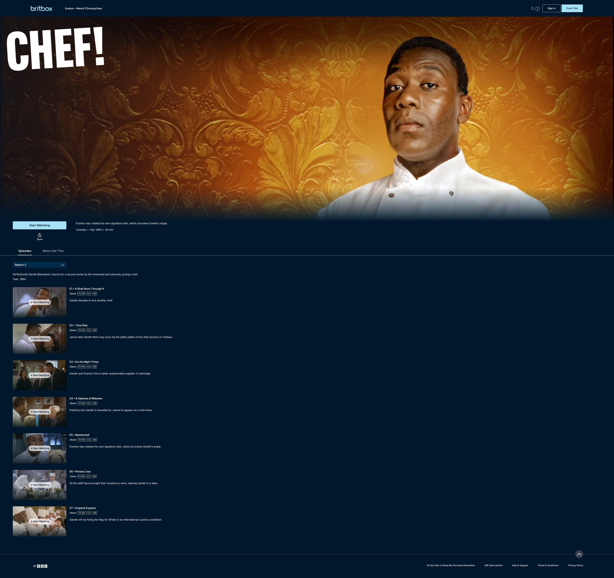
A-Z (84, 8)
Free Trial (572, 8)
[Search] (532, 8)
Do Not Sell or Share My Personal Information (451, 565)
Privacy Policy (575, 565)
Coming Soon (94, 8)
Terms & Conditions (548, 565)
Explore (69, 8)
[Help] (538, 8)
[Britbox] (41, 8)
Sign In (551, 8)
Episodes (25, 251)
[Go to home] (40, 566)
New (79, 8)
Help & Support (520, 565)
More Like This (53, 251)
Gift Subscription (493, 565)
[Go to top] (579, 554)
